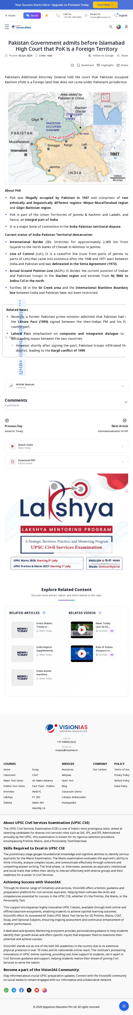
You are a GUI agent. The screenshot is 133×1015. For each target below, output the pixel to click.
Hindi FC (36, 791)
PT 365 (36, 797)
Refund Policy (122, 780)
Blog (64, 786)
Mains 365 (38, 802)
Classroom (9, 775)
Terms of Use (121, 769)
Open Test (68, 780)
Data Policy (120, 786)
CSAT (35, 775)
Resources (68, 769)
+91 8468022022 (66, 741)
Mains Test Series (13, 780)
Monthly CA (38, 808)
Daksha (7, 802)
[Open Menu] (124, 1006)
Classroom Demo (72, 791)
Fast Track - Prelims (43, 786)
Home (6, 769)
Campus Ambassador (74, 797)
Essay (35, 769)
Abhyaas (66, 775)
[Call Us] (58, 15)
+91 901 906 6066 (72, 17)
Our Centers (100, 769)
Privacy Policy (122, 775)
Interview (8, 791)
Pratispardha (69, 802)
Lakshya (8, 797)
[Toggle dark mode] (47, 15)
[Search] (111, 27)
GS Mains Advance (42, 780)
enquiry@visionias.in (66, 750)
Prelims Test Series (14, 786)
